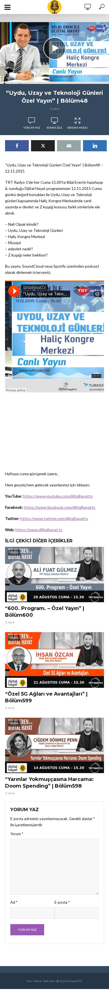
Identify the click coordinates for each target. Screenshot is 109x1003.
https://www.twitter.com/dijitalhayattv (54, 518)
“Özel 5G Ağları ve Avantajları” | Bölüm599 (46, 697)
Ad (13, 902)
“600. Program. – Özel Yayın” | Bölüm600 (44, 611)
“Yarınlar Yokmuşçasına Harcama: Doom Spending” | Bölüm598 (49, 782)
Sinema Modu (77, 127)
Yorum (16, 834)
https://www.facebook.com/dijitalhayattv (59, 507)
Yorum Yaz (31, 127)
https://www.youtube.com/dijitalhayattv (58, 496)
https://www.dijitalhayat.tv (38, 529)
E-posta (62, 902)
